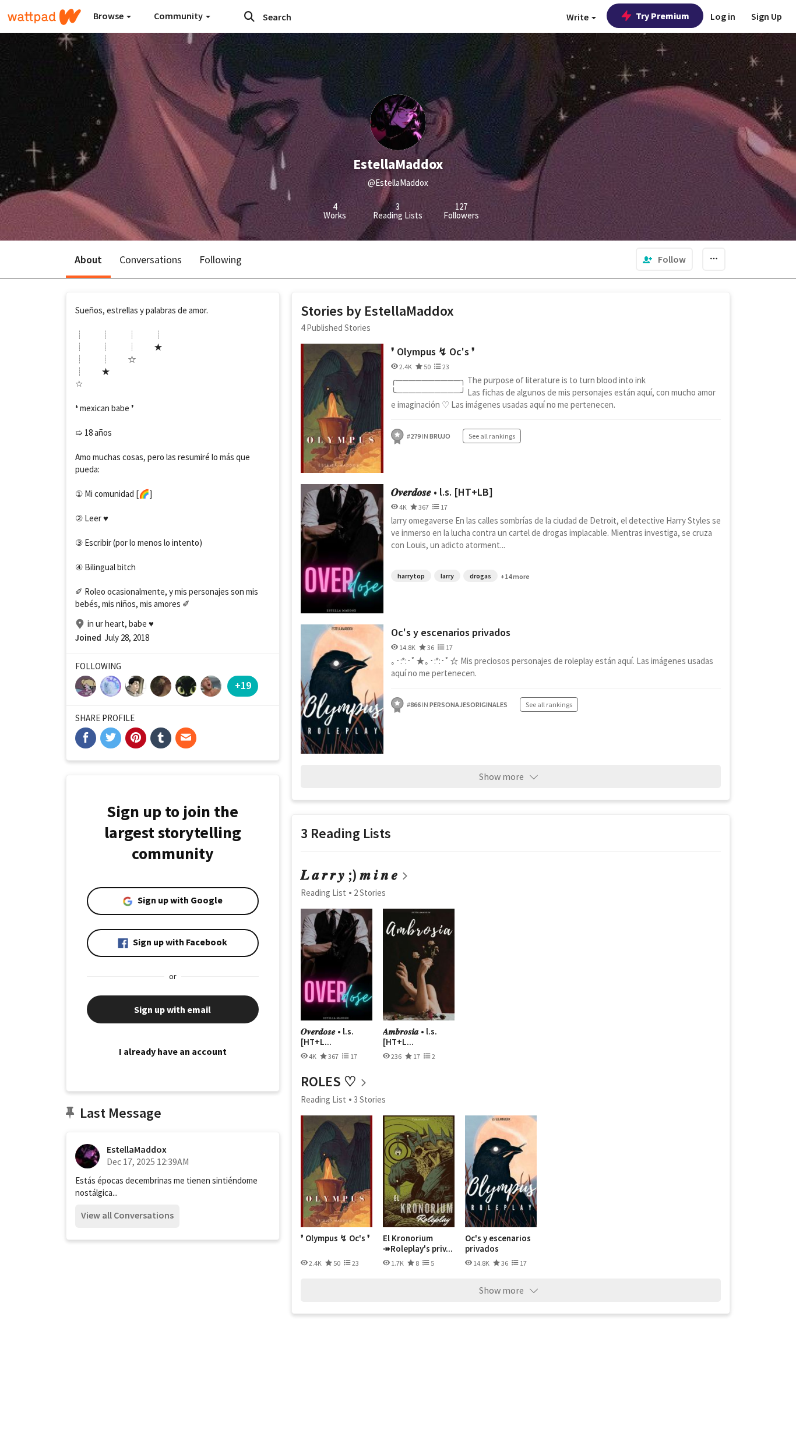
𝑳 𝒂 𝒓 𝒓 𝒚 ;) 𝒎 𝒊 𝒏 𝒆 (349, 875)
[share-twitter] (110, 738)
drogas (480, 575)
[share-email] (185, 738)
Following (220, 259)
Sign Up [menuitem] (766, 16)
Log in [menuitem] (722, 16)
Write (578, 17)
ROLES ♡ (329, 1081)
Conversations (150, 259)
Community (179, 16)
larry (447, 575)
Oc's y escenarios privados (450, 632)
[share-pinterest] (135, 738)
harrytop (411, 575)
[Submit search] (249, 16)
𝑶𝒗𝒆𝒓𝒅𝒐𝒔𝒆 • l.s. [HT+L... (327, 1036)
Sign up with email (172, 1009)
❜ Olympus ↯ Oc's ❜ (433, 351)
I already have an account (173, 1051)
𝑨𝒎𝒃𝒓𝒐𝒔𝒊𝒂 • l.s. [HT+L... (410, 1036)
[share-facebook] (85, 738)
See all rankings (492, 436)
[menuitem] (664, 259)
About (88, 259)
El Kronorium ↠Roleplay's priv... (418, 1243)
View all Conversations (127, 1215)
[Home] (44, 17)
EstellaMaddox (137, 1149)
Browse (109, 16)
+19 (243, 685)
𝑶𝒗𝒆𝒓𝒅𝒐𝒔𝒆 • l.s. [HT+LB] (442, 492)
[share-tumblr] (160, 738)
